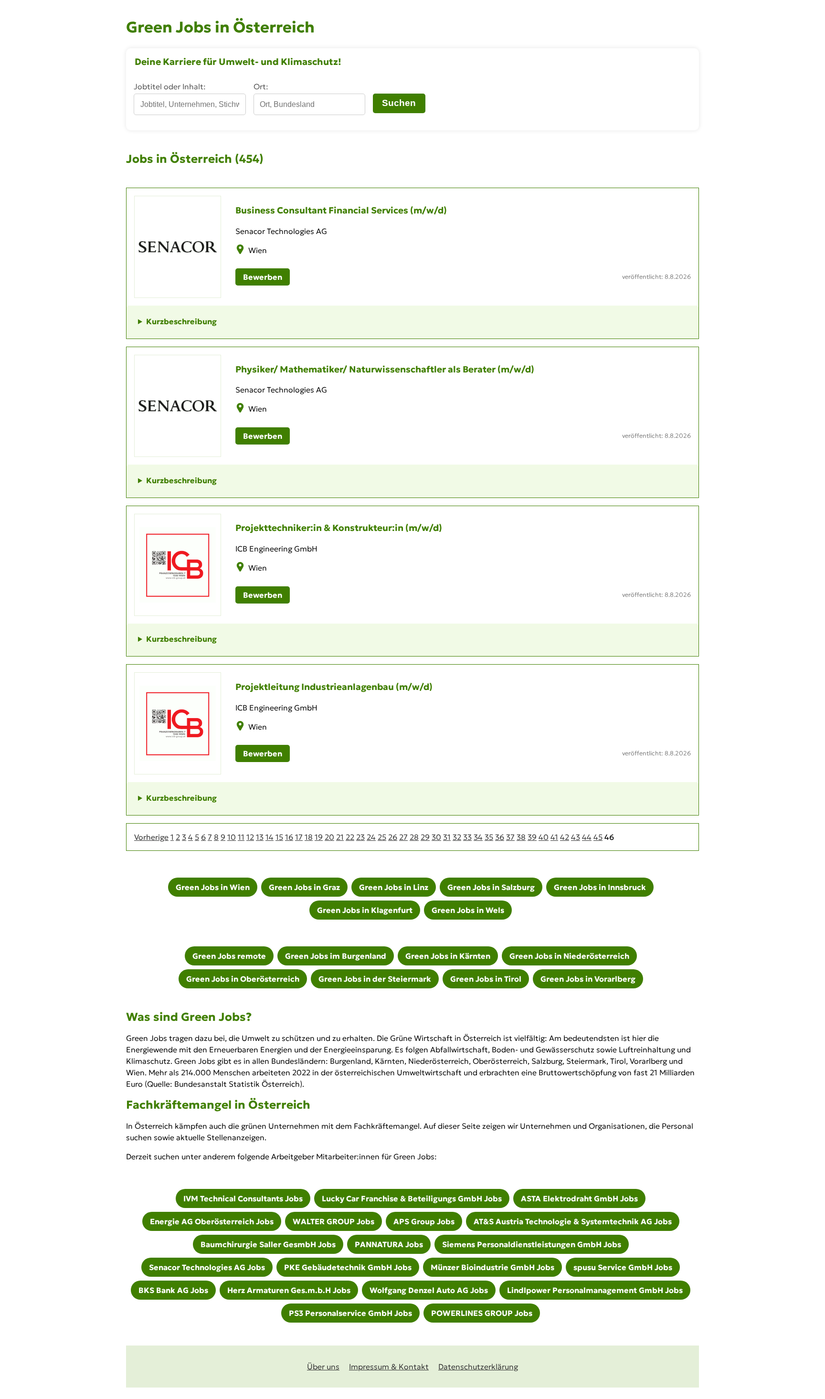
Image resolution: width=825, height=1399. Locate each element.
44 (587, 837)
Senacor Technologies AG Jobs (207, 1267)
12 (250, 837)
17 (299, 837)
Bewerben (262, 277)
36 (499, 837)
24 (371, 837)
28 (414, 837)
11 (241, 837)
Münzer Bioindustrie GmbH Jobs (492, 1267)
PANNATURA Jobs (389, 1244)
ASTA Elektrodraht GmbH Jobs (579, 1198)
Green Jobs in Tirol (485, 979)
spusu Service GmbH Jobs (622, 1267)
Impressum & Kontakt (389, 1366)
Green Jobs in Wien (213, 887)
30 (436, 837)
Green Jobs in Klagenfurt (364, 910)
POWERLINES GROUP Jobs (481, 1313)
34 (478, 837)
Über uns (323, 1366)
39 (532, 837)
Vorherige (151, 837)
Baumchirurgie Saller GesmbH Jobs (268, 1244)
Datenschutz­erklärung (478, 1366)
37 (510, 837)
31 (447, 837)
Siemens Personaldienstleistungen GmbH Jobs (531, 1244)
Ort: (261, 86)
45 (598, 837)
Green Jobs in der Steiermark (374, 979)
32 (457, 837)
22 (350, 837)
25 (382, 837)
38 (521, 837)
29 (425, 837)
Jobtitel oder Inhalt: (170, 86)
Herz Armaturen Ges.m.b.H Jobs (288, 1290)
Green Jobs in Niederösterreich (569, 956)
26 (392, 837)
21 (340, 837)
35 (489, 837)
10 (231, 837)
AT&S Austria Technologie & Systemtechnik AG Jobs (573, 1221)
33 (467, 837)
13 (260, 837)
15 (279, 837)
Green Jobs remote (229, 956)
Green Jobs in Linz (393, 887)
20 (329, 837)
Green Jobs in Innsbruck (600, 887)
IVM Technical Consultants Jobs (243, 1198)
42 (564, 837)
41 (554, 837)
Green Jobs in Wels (468, 910)
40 (544, 837)
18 (309, 837)
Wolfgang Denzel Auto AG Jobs (429, 1290)
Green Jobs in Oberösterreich (242, 979)
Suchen (399, 103)
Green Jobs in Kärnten (447, 956)
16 (289, 837)
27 (403, 837)
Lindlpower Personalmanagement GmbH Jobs (595, 1290)
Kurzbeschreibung (181, 321)
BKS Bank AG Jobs (173, 1290)
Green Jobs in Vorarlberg (587, 979)
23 (360, 837)
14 (269, 837)
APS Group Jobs (424, 1221)
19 (319, 837)
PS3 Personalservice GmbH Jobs (350, 1313)
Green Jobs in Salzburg (491, 887)
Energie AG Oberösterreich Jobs (212, 1221)
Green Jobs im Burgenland (335, 956)
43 (575, 837)
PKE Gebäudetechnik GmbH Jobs (348, 1267)
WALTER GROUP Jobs (333, 1221)
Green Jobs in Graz (304, 887)
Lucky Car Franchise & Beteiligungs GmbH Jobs (412, 1198)
